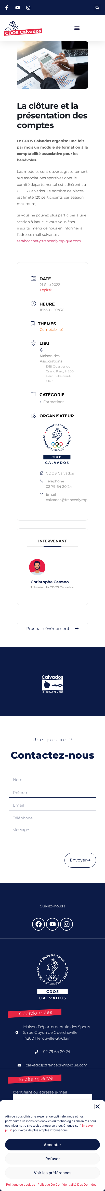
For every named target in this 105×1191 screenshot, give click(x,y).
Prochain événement (48, 628)
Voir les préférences (52, 1172)
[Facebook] (38, 924)
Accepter (52, 1144)
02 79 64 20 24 (59, 486)
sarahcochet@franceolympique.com (49, 241)
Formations (53, 401)
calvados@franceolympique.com (75, 499)
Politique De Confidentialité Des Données (66, 1184)
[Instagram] (66, 924)
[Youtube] (52, 924)
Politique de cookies (20, 1184)
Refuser (52, 1158)
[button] (97, 1106)
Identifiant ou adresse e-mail (40, 1092)
